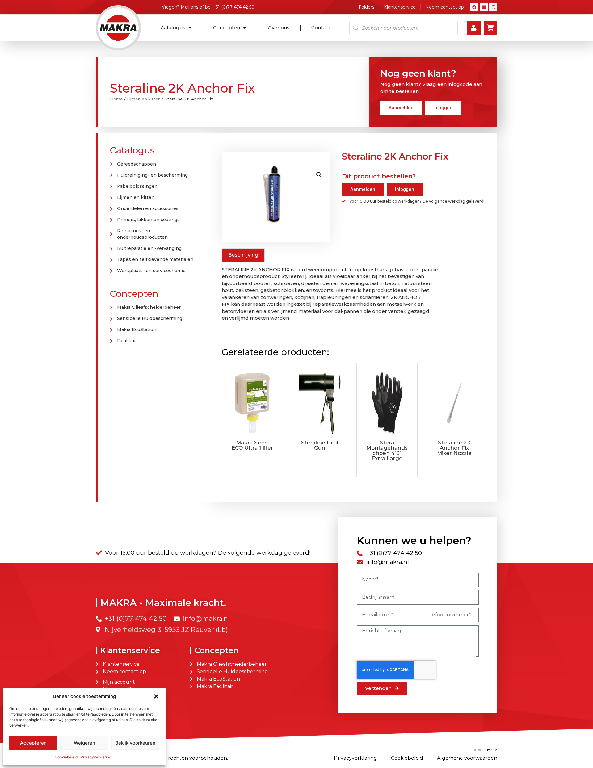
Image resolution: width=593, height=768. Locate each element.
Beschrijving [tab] (243, 255)
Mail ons (189, 7)
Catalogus (173, 28)
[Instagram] (493, 7)
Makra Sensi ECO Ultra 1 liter (252, 445)
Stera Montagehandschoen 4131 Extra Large (387, 450)
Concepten (226, 28)
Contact (320, 28)
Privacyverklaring (96, 757)
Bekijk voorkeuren (135, 743)
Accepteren (33, 743)
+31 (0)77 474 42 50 (233, 7)
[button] (156, 696)
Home (116, 98)
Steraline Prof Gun (320, 445)
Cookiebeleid (66, 757)
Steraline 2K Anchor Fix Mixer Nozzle (454, 447)
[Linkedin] (484, 7)
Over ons (278, 28)
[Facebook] (474, 7)
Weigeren (84, 743)
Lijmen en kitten (144, 98)
